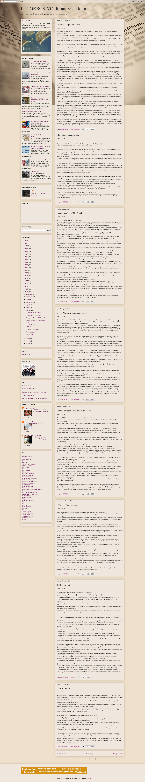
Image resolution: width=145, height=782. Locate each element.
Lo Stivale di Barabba (29, 389)
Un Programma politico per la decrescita (34, 398)
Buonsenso (25, 461)
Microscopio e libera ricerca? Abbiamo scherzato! (40, 122)
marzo (28, 343)
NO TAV (24, 505)
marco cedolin (29, 422)
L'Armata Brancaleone (67, 505)
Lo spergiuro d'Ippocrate (32, 435)
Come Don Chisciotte (29, 464)
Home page (89, 754)
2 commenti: (73, 677)
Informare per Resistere (29, 481)
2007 (26, 281)
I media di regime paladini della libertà (74, 410)
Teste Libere (26, 514)
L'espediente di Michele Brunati (32, 489)
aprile (28, 341)
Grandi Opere (26, 386)
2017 (26, 254)
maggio (28, 338)
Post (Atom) (92, 759)
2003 (26, 291)
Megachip (25, 499)
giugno (28, 310)
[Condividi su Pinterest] (94, 129)
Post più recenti (61, 754)
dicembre (29, 294)
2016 (26, 256)
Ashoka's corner (27, 458)
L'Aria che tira (29, 408)
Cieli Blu (24, 462)
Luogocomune (26, 495)
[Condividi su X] (90, 129)
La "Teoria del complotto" (30, 492)
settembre (29, 302)
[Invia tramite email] (86, 129)
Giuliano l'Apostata (28, 473)
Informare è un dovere (29, 483)
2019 (26, 248)
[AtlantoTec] (54, 773)
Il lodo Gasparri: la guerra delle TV (72, 312)
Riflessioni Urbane (28, 510)
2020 (26, 246)
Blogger (89, 778)
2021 (26, 243)
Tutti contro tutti (64, 584)
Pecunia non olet (37, 423)
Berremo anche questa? (38, 160)
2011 (26, 270)
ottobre (28, 299)
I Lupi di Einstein (27, 475)
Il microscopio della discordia (40, 61)
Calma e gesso (35, 171)
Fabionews (25, 469)
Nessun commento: (75, 129)
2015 (26, 259)
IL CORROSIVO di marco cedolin (53, 8)
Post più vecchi (118, 754)
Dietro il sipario (27, 465)
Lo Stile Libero (26, 518)
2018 (26, 251)
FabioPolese (26, 470)
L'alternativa (26, 484)
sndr (79, 778)
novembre (29, 297)
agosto (28, 305)
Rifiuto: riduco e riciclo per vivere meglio (34, 392)
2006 (26, 283)
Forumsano (26, 472)
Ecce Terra (25, 467)
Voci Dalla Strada (27, 516)
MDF (23, 502)
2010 (26, 273)
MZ (23, 503)
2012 (26, 267)
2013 (26, 265)
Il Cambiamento (27, 477)
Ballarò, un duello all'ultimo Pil (31, 111)
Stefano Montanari (28, 513)
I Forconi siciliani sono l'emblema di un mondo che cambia (39, 99)
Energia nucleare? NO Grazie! (70, 213)
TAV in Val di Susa (28, 395)
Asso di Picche (26, 459)
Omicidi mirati (63, 688)
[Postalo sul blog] (88, 129)
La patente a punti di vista (68, 24)
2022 (26, 240)
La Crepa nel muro (28, 491)
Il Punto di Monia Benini (29, 478)
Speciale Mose (27, 21)
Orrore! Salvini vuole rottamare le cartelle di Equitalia (40, 147)
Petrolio (24, 508)
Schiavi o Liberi (27, 511)
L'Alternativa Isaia (27, 486)
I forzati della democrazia (68, 134)
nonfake (24, 519)
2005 (26, 286)
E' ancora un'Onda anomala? (40, 86)
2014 (26, 262)
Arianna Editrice (27, 456)
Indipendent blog (27, 480)
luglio (28, 307)
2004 (26, 289)
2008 (26, 278)
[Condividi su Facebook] (92, 129)
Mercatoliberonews (28, 500)
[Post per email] (82, 129)
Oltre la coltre (26, 506)
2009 (26, 275)
